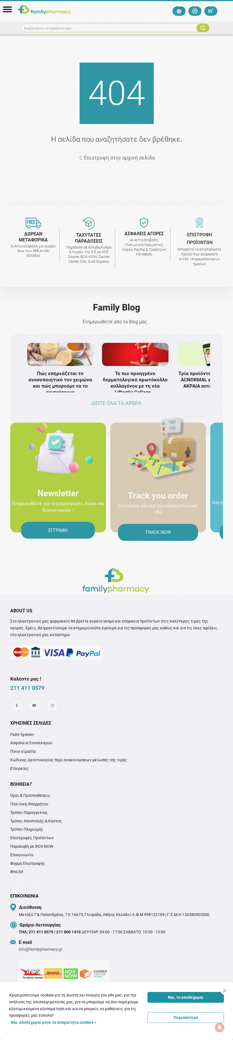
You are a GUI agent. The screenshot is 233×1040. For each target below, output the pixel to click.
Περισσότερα (186, 1017)
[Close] (224, 991)
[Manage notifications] (219, 1027)
